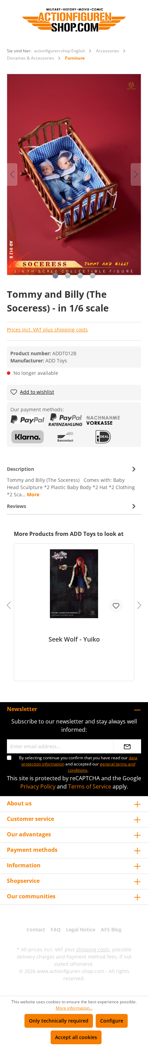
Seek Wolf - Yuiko (74, 639)
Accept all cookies (76, 1037)
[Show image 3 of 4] (80, 275)
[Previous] (12, 174)
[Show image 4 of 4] (92, 275)
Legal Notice (80, 929)
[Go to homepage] (74, 20)
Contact (36, 929)
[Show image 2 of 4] (68, 275)
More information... (74, 1008)
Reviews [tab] (16, 506)
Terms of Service (89, 786)
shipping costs (92, 949)
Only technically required (58, 1020)
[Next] (136, 174)
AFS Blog (111, 929)
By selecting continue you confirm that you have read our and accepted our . (78, 764)
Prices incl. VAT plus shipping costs (47, 329)
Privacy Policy (37, 786)
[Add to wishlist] (116, 606)
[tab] (72, 481)
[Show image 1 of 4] (55, 275)
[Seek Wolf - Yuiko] (74, 583)
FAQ (56, 929)
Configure (111, 1020)
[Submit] (127, 746)
